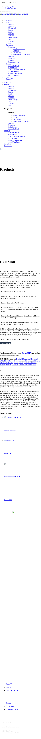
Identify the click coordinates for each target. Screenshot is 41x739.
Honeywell (34, 359)
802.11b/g (3, 363)
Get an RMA (26, 353)
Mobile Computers (14, 361)
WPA (34, 365)
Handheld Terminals (23, 359)
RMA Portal (9, 6)
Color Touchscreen (30, 363)
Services (8, 703)
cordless (2, 365)
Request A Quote (5, 343)
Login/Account (10, 8)
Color (21, 363)
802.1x (16, 363)
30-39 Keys (36, 361)
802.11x (10, 363)
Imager (8, 365)
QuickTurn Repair (12, 709)
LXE (1, 361)
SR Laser (15, 365)
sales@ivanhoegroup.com (9, 255)
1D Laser (28, 361)
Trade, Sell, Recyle (12, 690)
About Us (9, 684)
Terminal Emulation (25, 365)
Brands (8, 687)
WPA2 (2, 366)
